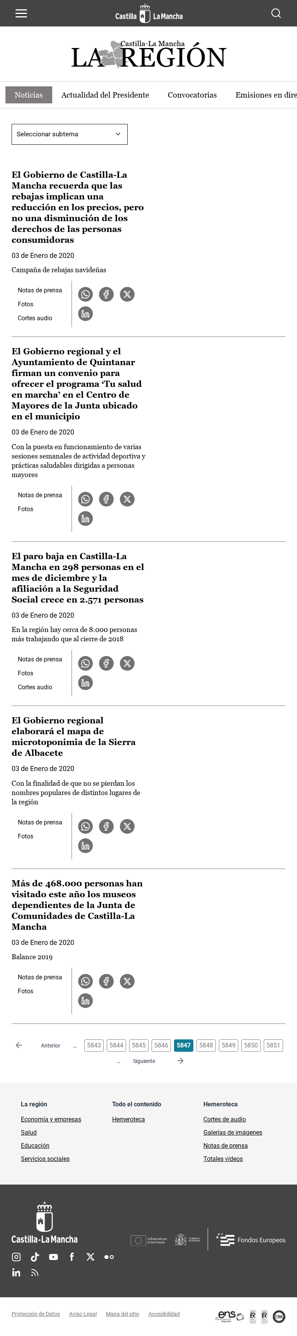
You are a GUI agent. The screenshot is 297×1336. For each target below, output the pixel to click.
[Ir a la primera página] (25, 1045)
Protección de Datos (36, 1314)
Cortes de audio (224, 1119)
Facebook (72, 1257)
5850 (251, 1045)
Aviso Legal (83, 1314)
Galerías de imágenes (232, 1132)
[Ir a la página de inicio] (149, 13)
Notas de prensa (40, 290)
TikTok (35, 1257)
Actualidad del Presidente (105, 95)
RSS (35, 1272)
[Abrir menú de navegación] (21, 13)
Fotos (25, 304)
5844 (116, 1045)
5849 (229, 1045)
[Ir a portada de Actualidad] (148, 56)
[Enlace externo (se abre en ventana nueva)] (249, 1317)
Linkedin (16, 1272)
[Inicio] (71, 1222)
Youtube (53, 1257)
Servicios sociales (45, 1159)
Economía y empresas (51, 1119)
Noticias (29, 95)
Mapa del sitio (122, 1314)
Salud (29, 1132)
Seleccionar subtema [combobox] (47, 134)
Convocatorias (192, 95)
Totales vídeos (223, 1159)
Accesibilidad (164, 1314)
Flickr (109, 1257)
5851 (273, 1045)
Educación (35, 1145)
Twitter (90, 1257)
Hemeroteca (128, 1119)
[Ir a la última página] (174, 1061)
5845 (139, 1045)
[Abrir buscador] (276, 13)
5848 (206, 1045)
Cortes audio (35, 318)
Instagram (16, 1257)
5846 (161, 1045)
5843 (94, 1045)
